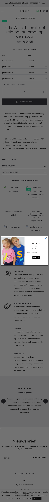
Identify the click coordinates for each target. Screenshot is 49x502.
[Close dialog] (46, 238)
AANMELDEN (36, 257)
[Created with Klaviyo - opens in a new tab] (24, 265)
